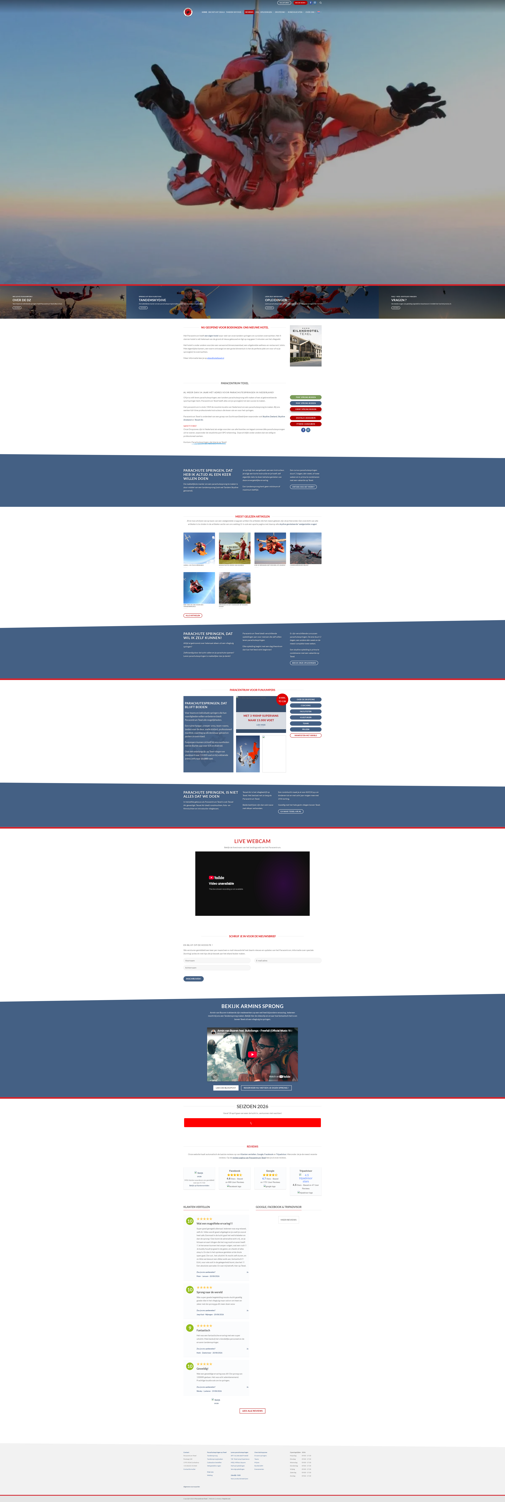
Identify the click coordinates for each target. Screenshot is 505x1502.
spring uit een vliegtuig (150, 297)
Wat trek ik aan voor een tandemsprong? (193, 605)
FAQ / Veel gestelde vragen (404, 297)
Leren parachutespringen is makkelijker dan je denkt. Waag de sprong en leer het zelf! (294, 304)
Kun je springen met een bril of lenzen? (270, 565)
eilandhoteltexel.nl (215, 358)
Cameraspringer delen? (299, 565)
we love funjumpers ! (23, 297)
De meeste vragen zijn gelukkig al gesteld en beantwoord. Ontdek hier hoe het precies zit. (421, 304)
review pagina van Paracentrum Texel (249, 1157)
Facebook (268, 1154)
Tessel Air (199, 419)
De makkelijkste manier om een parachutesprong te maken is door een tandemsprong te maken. (171, 304)
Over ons (309, 12)
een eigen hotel (211, 335)
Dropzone (280, 12)
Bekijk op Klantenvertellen (199, 1185)
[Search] (321, 3)
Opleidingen (266, 12)
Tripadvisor (281, 1154)
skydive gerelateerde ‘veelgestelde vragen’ (298, 524)
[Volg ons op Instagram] (315, 3)
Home (204, 12)
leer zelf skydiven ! (274, 297)
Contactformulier (189, 1469)
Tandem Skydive (233, 12)
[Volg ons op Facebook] (311, 3)
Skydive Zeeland (269, 416)
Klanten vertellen (248, 1154)
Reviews (249, 12)
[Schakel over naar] (319, 12)
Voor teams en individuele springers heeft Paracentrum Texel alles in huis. (37, 304)
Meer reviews (289, 1220)
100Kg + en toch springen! (193, 565)
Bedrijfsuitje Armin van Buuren (231, 565)
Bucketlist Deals (216, 12)
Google (260, 1154)
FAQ (257, 12)
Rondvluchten (295, 12)
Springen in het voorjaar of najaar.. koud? (233, 605)
